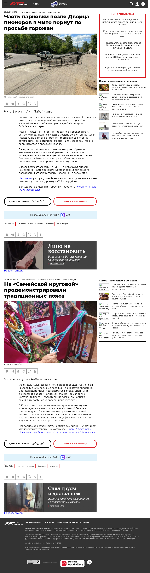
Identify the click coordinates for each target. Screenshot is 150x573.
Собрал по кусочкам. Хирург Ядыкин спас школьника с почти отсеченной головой (129, 315)
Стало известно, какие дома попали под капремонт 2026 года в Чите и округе (122, 34)
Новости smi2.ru (14, 270)
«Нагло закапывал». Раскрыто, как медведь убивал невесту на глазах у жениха (128, 306)
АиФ (22, 364)
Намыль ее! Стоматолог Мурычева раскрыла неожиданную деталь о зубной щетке (127, 335)
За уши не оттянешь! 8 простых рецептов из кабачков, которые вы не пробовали (129, 87)
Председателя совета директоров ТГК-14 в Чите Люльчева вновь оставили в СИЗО (122, 45)
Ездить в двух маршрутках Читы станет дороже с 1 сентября (122, 68)
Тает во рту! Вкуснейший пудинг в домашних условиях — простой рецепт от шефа (127, 296)
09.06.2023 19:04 (11, 12)
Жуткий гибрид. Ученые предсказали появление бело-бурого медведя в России (129, 325)
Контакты (49, 522)
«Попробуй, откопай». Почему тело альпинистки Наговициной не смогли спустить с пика (128, 135)
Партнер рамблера (50, 562)
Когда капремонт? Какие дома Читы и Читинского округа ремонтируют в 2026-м (122, 22)
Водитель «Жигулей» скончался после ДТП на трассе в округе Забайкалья (122, 57)
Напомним (25, 178)
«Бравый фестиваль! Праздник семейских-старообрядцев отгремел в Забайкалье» (57, 431)
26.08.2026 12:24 (11, 279)
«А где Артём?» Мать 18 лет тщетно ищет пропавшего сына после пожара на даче (127, 106)
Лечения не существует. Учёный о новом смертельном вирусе (127, 115)
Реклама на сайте (33, 522)
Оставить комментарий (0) (75, 201)
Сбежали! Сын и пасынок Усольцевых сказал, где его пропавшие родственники (129, 286)
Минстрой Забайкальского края (19, 97)
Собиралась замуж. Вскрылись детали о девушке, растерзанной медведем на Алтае (127, 96)
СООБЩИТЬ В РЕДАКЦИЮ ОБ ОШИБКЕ (73, 522)
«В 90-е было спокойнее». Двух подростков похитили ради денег (127, 124)
